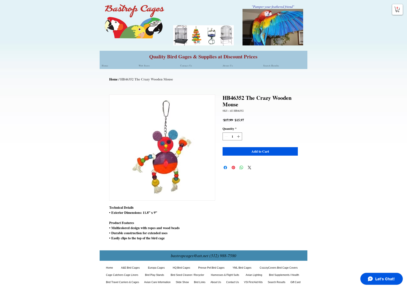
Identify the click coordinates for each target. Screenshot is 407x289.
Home (113, 79)
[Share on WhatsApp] (241, 167)
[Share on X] (249, 167)
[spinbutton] (232, 136)
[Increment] (238, 136)
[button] (397, 9)
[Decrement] (226, 136)
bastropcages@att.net (189, 255)
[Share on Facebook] (225, 167)
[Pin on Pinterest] (233, 167)
